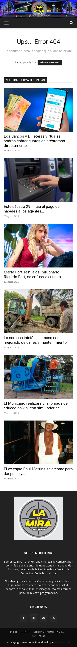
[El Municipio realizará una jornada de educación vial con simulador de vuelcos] (38, 377)
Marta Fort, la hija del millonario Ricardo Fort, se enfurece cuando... (34, 274)
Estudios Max (62, 642)
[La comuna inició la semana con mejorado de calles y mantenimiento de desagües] (38, 311)
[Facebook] (23, 618)
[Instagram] (33, 618)
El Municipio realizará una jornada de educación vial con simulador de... (36, 405)
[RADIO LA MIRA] (38, 9)
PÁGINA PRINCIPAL (49, 62)
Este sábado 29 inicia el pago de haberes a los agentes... (32, 208)
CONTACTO (38, 635)
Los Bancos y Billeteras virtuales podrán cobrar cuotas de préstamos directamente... (34, 141)
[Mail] (43, 618)
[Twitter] (53, 618)
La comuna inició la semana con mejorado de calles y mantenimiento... (37, 340)
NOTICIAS (38, 632)
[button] (6, 23)
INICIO (13, 632)
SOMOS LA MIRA (55, 632)
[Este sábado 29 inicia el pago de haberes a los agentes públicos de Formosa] (38, 180)
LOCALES (25, 632)
